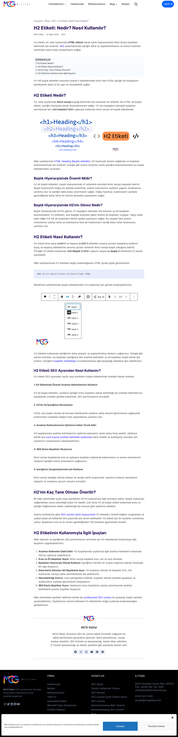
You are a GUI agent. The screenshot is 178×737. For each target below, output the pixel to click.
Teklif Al (168, 4)
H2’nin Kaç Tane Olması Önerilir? (54, 70)
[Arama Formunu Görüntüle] (136, 4)
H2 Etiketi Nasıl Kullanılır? (50, 66)
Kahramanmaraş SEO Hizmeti (107, 709)
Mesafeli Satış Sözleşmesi (61, 705)
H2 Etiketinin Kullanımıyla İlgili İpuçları (57, 73)
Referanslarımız (96, 4)
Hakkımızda (77, 4)
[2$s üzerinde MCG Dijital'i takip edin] (75, 651)
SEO (54, 21)
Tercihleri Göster (156, 726)
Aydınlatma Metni (57, 701)
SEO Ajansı (97, 684)
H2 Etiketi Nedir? (45, 63)
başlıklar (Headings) (64, 361)
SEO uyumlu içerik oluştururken (78, 514)
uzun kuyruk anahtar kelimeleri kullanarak (69, 437)
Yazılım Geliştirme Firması (105, 688)
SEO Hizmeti (98, 692)
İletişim (125, 4)
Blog (47, 21)
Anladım (120, 726)
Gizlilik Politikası (56, 709)
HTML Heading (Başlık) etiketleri (72, 161)
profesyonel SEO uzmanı (98, 597)
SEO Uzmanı (98, 701)
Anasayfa (38, 21)
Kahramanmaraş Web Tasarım (108, 705)
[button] (172, 717)
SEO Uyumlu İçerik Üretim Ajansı (109, 696)
